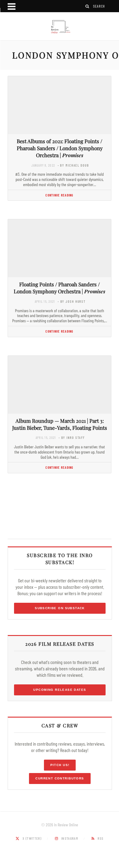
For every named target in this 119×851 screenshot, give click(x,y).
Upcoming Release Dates (59, 689)
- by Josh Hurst (72, 301)
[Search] (87, 6)
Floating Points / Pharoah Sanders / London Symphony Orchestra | (59, 288)
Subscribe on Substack (60, 608)
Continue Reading (59, 195)
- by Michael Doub (73, 165)
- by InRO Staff (72, 438)
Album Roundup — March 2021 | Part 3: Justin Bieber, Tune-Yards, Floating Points (59, 424)
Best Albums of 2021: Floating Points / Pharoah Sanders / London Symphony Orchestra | (60, 148)
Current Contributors (59, 778)
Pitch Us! (60, 765)
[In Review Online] (59, 27)
